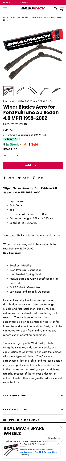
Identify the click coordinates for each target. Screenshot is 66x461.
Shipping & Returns (21, 420)
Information (15, 409)
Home (5, 17)
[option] (33, 54)
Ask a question (14, 395)
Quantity (10, 149)
